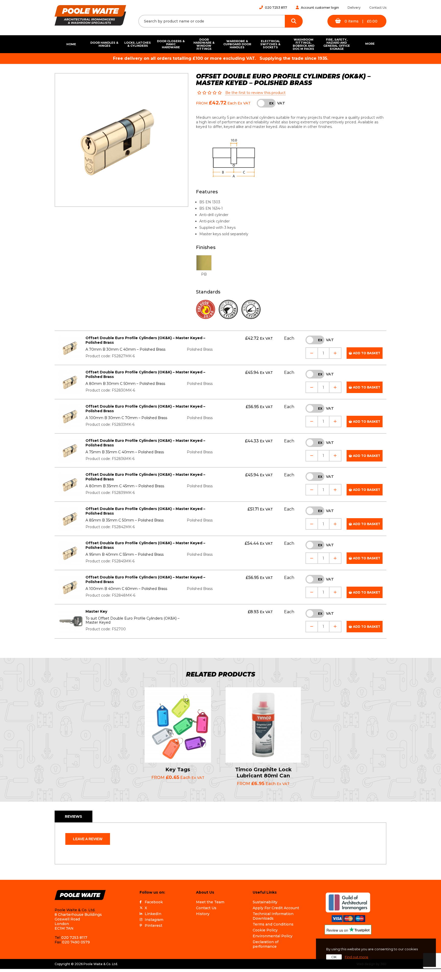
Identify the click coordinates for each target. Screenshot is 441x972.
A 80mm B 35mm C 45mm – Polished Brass (124, 486)
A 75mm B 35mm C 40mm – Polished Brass (124, 452)
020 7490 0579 (76, 942)
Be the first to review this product (255, 92)
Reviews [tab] (73, 816)
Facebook (154, 902)
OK (334, 957)
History (203, 913)
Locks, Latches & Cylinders (137, 44)
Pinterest (153, 925)
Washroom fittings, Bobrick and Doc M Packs (303, 44)
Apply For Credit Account (276, 908)
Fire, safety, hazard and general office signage (336, 44)
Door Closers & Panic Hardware (171, 44)
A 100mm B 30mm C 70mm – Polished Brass (126, 418)
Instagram (154, 919)
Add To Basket (366, 353)
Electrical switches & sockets (270, 44)
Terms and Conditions (273, 924)
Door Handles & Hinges (104, 44)
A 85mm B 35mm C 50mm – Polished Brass (124, 520)
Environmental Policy (272, 936)
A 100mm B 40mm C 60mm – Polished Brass (126, 588)
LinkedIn (153, 913)
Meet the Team (210, 902)
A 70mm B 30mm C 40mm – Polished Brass (125, 349)
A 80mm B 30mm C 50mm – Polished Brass (125, 383)
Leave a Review (87, 839)
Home (71, 44)
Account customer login (320, 7)
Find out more (356, 957)
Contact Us (377, 7)
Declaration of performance (265, 944)
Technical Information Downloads (273, 916)
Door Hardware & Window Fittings (204, 44)
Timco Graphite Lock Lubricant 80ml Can (263, 772)
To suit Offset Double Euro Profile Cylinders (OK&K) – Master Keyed (132, 620)
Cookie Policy (265, 930)
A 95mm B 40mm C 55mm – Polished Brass (124, 554)
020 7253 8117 (276, 7)
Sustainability (265, 902)
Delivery (354, 7)
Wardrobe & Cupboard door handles (237, 44)
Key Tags (177, 769)
